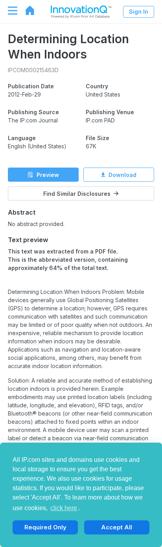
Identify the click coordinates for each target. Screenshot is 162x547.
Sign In (138, 11)
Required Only (45, 527)
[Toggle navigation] (8, 10)
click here (63, 508)
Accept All (116, 527)
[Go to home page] (26, 10)
